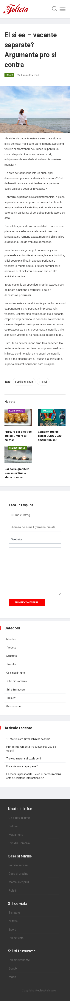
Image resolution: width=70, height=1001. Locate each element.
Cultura (13, 826)
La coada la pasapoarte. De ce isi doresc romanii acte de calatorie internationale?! (33, 776)
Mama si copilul (19, 882)
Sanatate (47, 411)
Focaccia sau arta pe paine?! (22, 766)
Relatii (9, 75)
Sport (12, 929)
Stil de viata (16, 938)
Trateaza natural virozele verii (23, 759)
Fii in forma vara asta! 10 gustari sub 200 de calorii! (31, 749)
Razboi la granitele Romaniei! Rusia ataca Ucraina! (16, 473)
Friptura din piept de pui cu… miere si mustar (18, 436)
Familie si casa (24, 381)
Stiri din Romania (17, 681)
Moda (12, 977)
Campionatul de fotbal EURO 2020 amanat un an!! (50, 436)
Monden (11, 639)
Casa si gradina (18, 874)
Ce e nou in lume (17, 448)
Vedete (11, 648)
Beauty (11, 698)
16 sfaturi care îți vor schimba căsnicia (28, 739)
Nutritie (11, 664)
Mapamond (16, 835)
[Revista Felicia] (16, 14)
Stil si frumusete (16, 690)
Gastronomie (16, 411)
